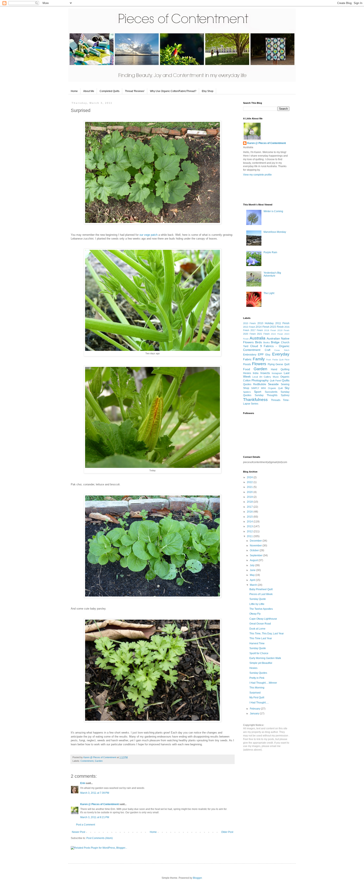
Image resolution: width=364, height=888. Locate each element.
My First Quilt (256, 697)
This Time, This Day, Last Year (266, 633)
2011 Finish (282, 323)
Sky (287, 388)
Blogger (197, 877)
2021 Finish (263, 334)
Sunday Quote (257, 599)
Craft (267, 350)
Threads (275, 400)
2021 (250, 487)
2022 (250, 482)
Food (246, 369)
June (253, 570)
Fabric (247, 359)
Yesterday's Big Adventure (272, 274)
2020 (250, 492)
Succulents (271, 391)
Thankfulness (255, 399)
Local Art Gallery (261, 376)
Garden (99, 761)
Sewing (285, 384)
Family (259, 359)
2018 (250, 501)
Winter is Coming (273, 211)
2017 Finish (256, 330)
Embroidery (249, 354)
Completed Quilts (109, 91)
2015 (250, 516)
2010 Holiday (265, 323)
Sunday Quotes (258, 672)
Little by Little (256, 604)
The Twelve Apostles (261, 608)
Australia (257, 338)
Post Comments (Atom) (99, 838)
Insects (265, 373)
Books (266, 342)
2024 (250, 477)
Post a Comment (85, 824)
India (255, 373)
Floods (247, 364)
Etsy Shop (207, 91)
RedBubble (259, 384)
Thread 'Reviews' (135, 91)
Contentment (87, 761)
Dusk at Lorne (257, 628)
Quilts (285, 380)
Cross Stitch (281, 350)
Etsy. (268, 354)
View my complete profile (257, 174)
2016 (250, 511)
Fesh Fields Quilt (274, 359)
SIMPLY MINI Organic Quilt (267, 388)
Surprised (255, 692)
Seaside (273, 384)
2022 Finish (277, 334)
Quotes (247, 384)
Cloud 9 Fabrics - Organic (269, 346)
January (255, 713)
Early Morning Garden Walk (265, 658)
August (254, 560)
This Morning (256, 687)
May (252, 575)
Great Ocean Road (260, 623)
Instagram (277, 373)
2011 (250, 536)
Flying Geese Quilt (279, 364)
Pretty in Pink (256, 677)
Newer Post (78, 832)
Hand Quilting (280, 369)
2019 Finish (283, 330)
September (256, 555)
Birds (258, 342)
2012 (250, 531)
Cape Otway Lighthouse (263, 618)
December (256, 540)
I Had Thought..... (259, 702)
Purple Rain (270, 252)
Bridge (275, 342)
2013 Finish (249, 327)
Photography (260, 380)
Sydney (285, 395)
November (256, 545)
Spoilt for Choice (258, 653)
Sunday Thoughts (266, 395)
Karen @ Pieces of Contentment (100, 757)
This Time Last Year (260, 638)
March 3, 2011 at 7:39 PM (94, 792)
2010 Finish (249, 323)
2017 (250, 506)
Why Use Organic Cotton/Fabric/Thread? (173, 91)
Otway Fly (255, 613)
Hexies (247, 373)
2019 (250, 496)
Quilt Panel (275, 380)
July (252, 565)
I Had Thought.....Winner (263, 682)
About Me (88, 91)
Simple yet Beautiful (260, 663)
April (253, 580)
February (255, 708)
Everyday (280, 354)
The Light (269, 293)
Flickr (287, 359)
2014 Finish (262, 326)
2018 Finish (270, 330)
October (255, 550)
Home (74, 91)
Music (276, 376)
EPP (261, 354)
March (254, 584)
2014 (250, 521)
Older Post (227, 832)
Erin (82, 783)
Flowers (259, 364)
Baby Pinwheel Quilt (261, 589)
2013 (250, 526)
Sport (257, 391)
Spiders (247, 392)
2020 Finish (249, 334)
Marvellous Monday (275, 231)
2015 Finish (277, 326)
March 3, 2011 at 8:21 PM (94, 817)
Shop (246, 388)
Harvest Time (257, 643)
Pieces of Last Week (261, 594)
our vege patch (148, 234)
